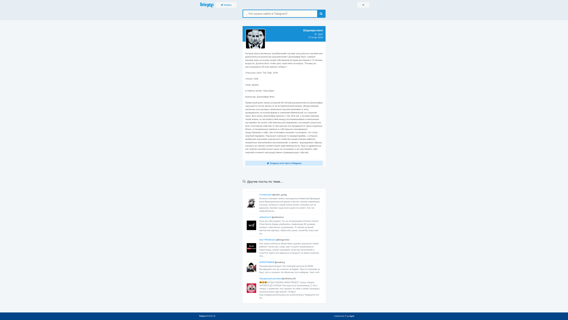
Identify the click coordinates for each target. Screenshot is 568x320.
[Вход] (363, 5)
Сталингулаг (273, 194)
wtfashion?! (271, 217)
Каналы (227, 5)
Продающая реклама (277, 278)
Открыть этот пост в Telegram (285, 163)
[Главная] (207, 4)
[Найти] (321, 13)
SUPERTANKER (272, 262)
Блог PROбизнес (274, 239)
